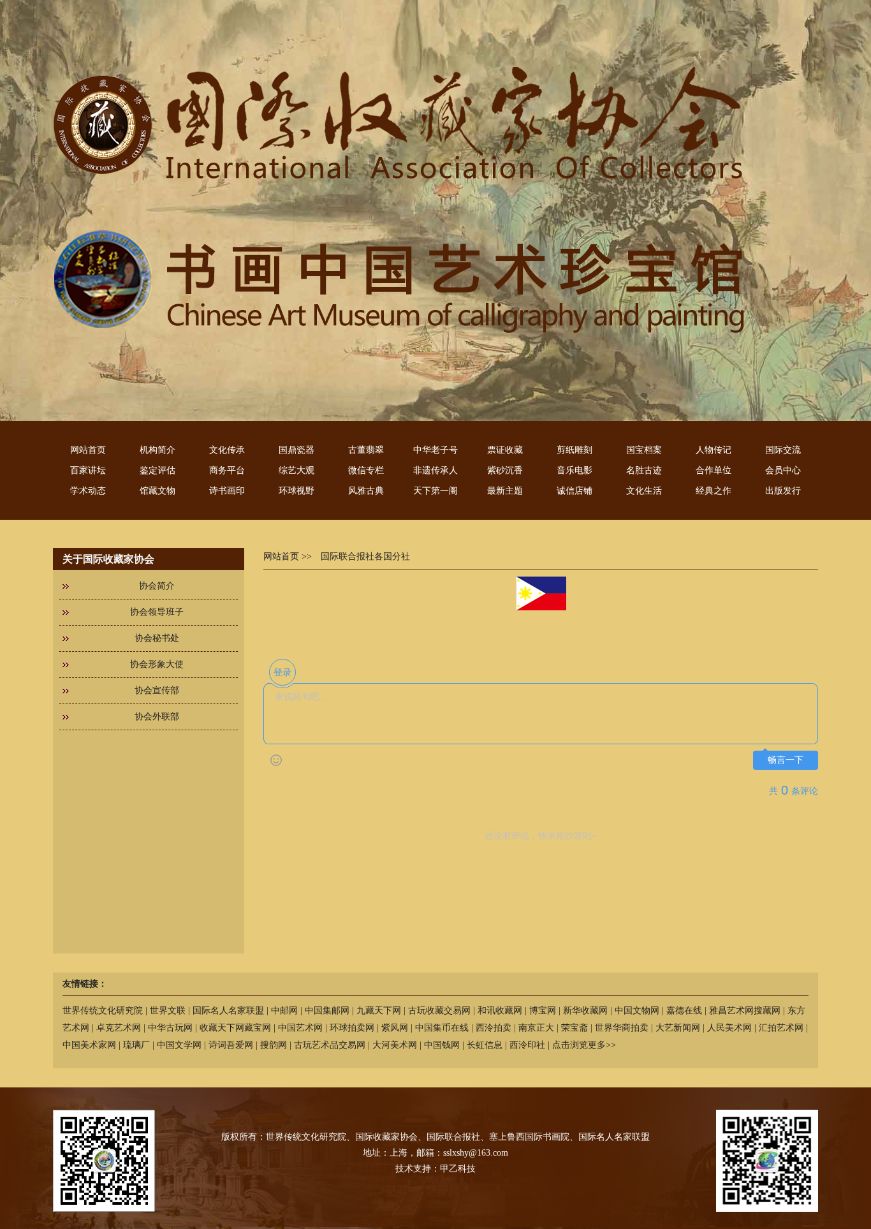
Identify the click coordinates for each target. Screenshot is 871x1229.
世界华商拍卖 (621, 1028)
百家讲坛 (88, 470)
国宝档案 (644, 450)
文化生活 (644, 491)
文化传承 (227, 450)
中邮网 (284, 1010)
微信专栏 (366, 470)
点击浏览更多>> (584, 1045)
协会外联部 (157, 716)
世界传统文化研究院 (102, 1010)
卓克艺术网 (118, 1028)
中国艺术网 (300, 1028)
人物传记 (713, 450)
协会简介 (157, 586)
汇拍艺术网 (781, 1028)
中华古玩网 (170, 1028)
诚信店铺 (574, 491)
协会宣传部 (157, 690)
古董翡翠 (366, 450)
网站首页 (88, 450)
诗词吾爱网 (231, 1045)
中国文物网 (637, 1010)
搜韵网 (273, 1045)
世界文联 (168, 1010)
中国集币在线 (442, 1028)
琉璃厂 (136, 1045)
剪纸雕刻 (574, 450)
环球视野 (296, 491)
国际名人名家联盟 (228, 1010)
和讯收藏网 (500, 1010)
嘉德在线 (684, 1010)
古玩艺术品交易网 (329, 1045)
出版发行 (783, 491)
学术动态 (88, 491)
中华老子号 (435, 450)
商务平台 (227, 470)
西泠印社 (527, 1045)
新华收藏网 (585, 1010)
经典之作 (713, 491)
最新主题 (505, 491)
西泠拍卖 (493, 1028)
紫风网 (394, 1028)
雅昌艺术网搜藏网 (744, 1010)
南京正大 (536, 1028)
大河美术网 (394, 1045)
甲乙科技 (458, 1169)
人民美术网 (729, 1028)
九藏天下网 (378, 1010)
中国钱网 (442, 1045)
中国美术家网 (89, 1045)
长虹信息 (484, 1045)
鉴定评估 (157, 470)
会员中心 (783, 470)
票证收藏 (505, 450)
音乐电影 (574, 470)
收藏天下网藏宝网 (235, 1028)
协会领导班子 (157, 612)
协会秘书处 (157, 638)
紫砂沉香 (505, 470)
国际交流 (783, 450)
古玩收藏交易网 (439, 1010)
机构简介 (157, 450)
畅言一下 (785, 760)
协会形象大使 (157, 664)
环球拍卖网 (352, 1028)
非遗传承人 (435, 470)
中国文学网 (179, 1045)
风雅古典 (366, 491)
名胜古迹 (644, 470)
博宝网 (542, 1010)
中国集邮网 (327, 1010)
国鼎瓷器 (296, 450)
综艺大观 (296, 470)
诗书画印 (227, 491)
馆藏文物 (157, 491)
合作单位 (713, 470)
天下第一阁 (435, 491)
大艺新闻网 (677, 1028)
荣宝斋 (574, 1028)
